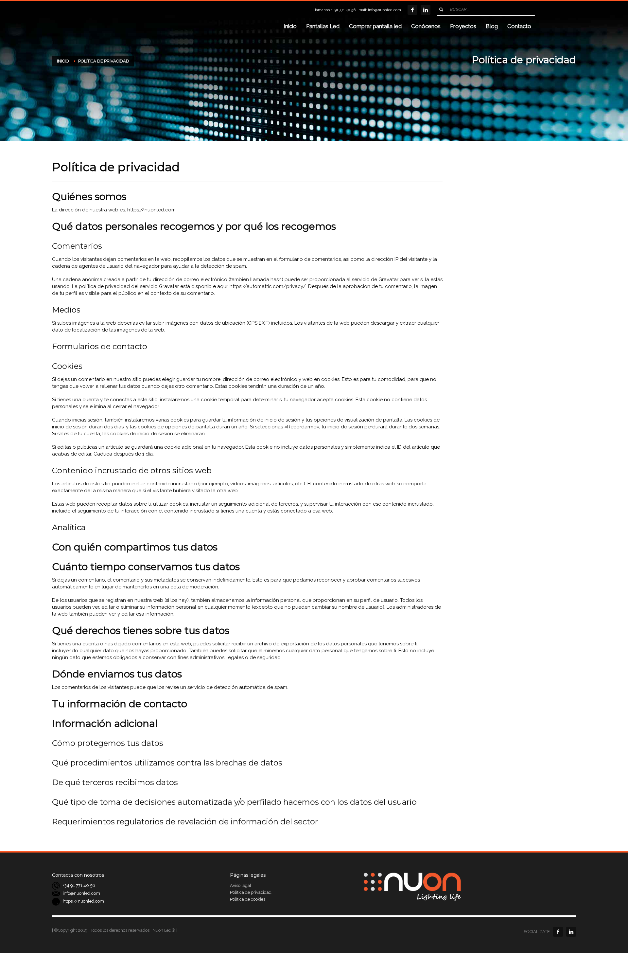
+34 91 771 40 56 (79, 885)
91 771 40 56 (345, 10)
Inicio (63, 61)
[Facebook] (412, 10)
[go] (441, 9)
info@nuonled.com (384, 10)
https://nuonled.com (83, 901)
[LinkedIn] (425, 10)
